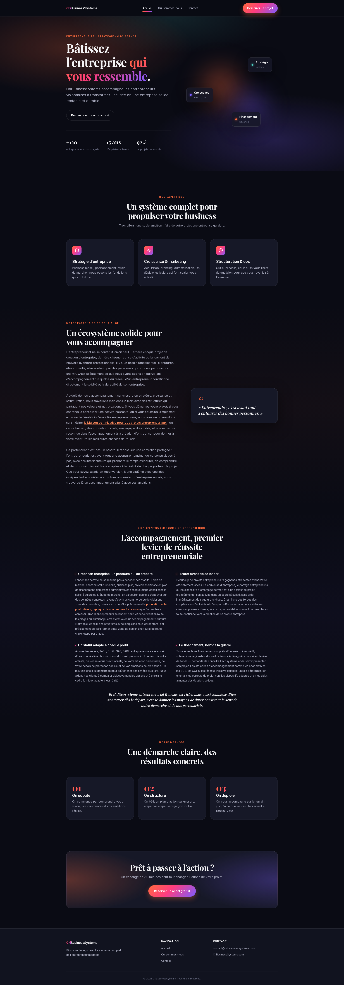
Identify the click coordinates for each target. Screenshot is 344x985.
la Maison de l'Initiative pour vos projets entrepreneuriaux (125, 422)
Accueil (147, 8)
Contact (193, 8)
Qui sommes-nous (170, 8)
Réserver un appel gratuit (172, 891)
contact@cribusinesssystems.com (234, 948)
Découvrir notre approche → (90, 115)
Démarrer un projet (260, 8)
